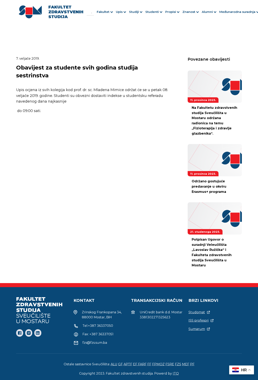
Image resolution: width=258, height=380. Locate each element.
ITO (176, 373)
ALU (114, 364)
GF (120, 364)
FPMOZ (158, 364)
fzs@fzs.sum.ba (94, 343)
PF (192, 364)
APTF (128, 364)
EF (135, 364)
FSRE (169, 364)
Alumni (207, 12)
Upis (119, 12)
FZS (178, 364)
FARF (142, 364)
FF (149, 364)
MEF (185, 364)
